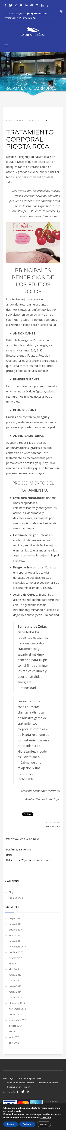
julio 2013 (14, 1031)
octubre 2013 (16, 1014)
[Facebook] (5, 5)
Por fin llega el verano (18, 849)
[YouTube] (21, 5)
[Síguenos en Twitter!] (23, 1091)
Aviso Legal (8, 1078)
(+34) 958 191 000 (37, 13)
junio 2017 (14, 963)
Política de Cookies (48, 1082)
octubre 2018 (16, 929)
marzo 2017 (15, 974)
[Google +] (47, 5)
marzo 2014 (15, 991)
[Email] (31, 5)
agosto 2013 (15, 1025)
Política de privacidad (30, 1078)
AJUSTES (45, 1117)
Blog (44, 120)
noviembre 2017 (17, 946)
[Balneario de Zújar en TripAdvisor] (26, 5)
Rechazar (27, 1124)
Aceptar (10, 1124)
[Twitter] (10, 5)
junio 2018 (14, 935)
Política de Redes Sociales (20, 1082)
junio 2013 (14, 1037)
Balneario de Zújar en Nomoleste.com (28, 860)
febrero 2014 (16, 997)
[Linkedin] (42, 5)
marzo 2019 (15, 924)
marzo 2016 (15, 986)
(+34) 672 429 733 (27, 17)
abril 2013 (14, 1042)
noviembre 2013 (17, 1008)
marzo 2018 (15, 941)
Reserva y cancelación (18, 1086)
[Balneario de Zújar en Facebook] (17, 1091)
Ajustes (43, 1124)
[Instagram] (15, 5)
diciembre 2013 (17, 1003)
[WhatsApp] (37, 5)
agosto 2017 (15, 957)
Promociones (16, 897)
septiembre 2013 (18, 1020)
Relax (9, 854)
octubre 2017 (16, 952)
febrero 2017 (16, 980)
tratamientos (53, 826)
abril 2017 (14, 969)
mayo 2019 (14, 918)
